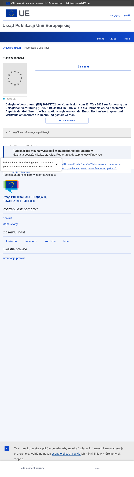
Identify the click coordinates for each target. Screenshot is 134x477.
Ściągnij (85, 66)
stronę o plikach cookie (66, 453)
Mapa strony (10, 224)
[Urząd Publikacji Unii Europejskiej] (25, 13)
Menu (127, 39)
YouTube (50, 241)
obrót (84, 168)
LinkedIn (11, 241)
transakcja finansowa (20, 172)
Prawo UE (10, 99)
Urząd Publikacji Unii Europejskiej (36, 25)
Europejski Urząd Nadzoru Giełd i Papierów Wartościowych (76, 164)
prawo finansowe (97, 168)
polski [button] (127, 15)
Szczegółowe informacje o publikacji (29, 132)
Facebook (30, 241)
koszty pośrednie (71, 168)
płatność (112, 168)
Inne (66, 241)
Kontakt (7, 218)
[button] (56, 164)
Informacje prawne (14, 258)
